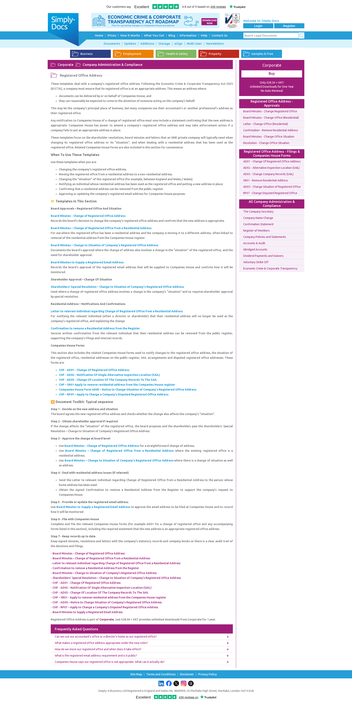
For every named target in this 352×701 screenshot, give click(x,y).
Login (258, 26)
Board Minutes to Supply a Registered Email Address (93, 507)
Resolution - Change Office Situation (266, 143)
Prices (112, 35)
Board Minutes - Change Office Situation (268, 136)
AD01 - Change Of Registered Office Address (272, 161)
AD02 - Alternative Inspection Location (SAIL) (271, 167)
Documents (112, 43)
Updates (130, 43)
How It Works (130, 35)
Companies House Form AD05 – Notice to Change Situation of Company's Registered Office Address (127, 389)
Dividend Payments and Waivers (263, 255)
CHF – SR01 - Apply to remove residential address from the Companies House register (109, 597)
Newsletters (215, 43)
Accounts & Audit (254, 243)
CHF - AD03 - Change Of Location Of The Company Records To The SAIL (108, 379)
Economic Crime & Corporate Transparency (270, 268)
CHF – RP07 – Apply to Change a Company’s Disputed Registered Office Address (113, 394)
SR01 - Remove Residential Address (265, 180)
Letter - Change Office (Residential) (265, 124)
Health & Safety (177, 53)
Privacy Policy (207, 674)
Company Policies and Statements (264, 236)
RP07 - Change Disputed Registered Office (270, 193)
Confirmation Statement (258, 224)
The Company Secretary (258, 211)
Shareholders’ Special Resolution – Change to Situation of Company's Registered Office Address (117, 578)
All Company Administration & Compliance (272, 204)
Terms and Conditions (161, 674)
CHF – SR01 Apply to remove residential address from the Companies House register (117, 384)
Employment (132, 53)
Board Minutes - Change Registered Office (270, 111)
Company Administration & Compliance (112, 64)
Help (204, 35)
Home (99, 35)
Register (289, 26)
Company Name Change (258, 218)
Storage (164, 43)
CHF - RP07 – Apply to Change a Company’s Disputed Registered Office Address (105, 607)
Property (215, 53)
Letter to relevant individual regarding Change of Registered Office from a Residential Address (116, 563)
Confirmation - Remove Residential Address (270, 130)
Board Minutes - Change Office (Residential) (271, 117)
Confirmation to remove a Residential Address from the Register (96, 568)
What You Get (154, 35)
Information (188, 35)
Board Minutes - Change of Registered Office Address (101, 445)
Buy (272, 73)
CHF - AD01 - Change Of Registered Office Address (94, 370)
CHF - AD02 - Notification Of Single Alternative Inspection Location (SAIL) (109, 374)
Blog (171, 35)
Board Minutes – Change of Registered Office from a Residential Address (119, 450)
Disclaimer (187, 674)
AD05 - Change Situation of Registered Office (272, 186)
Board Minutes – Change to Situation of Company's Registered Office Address (119, 460)
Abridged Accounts (255, 249)
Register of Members (256, 230)
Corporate (65, 64)
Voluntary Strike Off (255, 262)
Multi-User (194, 43)
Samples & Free (262, 53)
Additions (147, 43)
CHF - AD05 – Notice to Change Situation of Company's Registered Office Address (107, 602)
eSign (178, 43)
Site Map (136, 674)
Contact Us (219, 35)
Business (86, 53)
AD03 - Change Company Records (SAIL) (268, 174)
